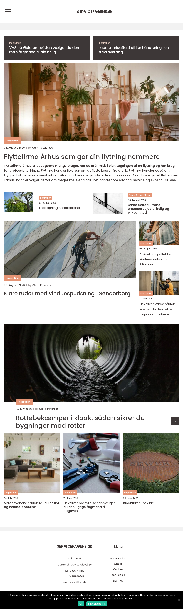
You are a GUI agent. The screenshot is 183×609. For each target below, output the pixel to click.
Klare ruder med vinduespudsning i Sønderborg (67, 293)
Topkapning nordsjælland (59, 208)
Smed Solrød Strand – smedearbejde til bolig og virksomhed (148, 209)
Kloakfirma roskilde (138, 503)
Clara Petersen (42, 285)
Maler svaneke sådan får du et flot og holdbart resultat (31, 505)
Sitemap (118, 580)
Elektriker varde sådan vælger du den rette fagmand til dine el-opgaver (157, 309)
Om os (118, 564)
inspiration (15, 42)
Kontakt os (118, 575)
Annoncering (118, 558)
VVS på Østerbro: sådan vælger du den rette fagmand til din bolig (44, 50)
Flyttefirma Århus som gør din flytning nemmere (82, 157)
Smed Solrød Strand (140, 195)
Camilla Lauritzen (43, 147)
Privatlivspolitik (96, 603)
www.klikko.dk (78, 582)
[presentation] (175, 421)
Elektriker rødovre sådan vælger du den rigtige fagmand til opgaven (89, 507)
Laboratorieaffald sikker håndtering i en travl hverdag (134, 50)
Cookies (118, 569)
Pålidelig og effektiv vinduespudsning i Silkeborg (155, 259)
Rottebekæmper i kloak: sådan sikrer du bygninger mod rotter (80, 421)
